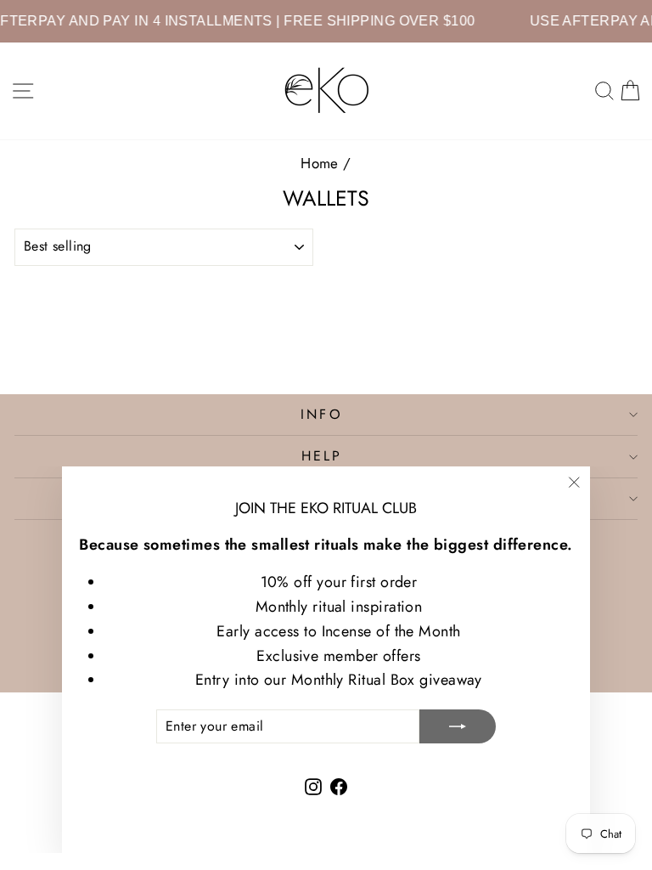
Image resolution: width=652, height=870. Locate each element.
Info (322, 414)
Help (322, 456)
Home (320, 163)
